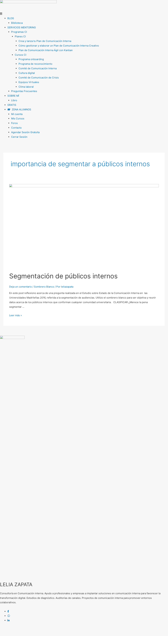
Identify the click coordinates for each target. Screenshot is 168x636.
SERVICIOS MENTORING (21, 27)
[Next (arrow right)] (20, 634)
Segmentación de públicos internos (63, 276)
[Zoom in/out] (47, 629)
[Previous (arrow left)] (6, 634)
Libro (14, 100)
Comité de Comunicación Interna (38, 68)
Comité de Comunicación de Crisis (39, 77)
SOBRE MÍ (13, 95)
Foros (14, 123)
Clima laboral (26, 86)
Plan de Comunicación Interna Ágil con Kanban (46, 50)
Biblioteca (17, 22)
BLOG (10, 18)
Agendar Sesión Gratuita (25, 132)
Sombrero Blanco (44, 286)
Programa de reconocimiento (35, 63)
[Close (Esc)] (6, 629)
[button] (84, 13)
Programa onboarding (31, 59)
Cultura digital (27, 73)
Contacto (16, 127)
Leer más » (15, 315)
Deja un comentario (20, 286)
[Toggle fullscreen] (34, 629)
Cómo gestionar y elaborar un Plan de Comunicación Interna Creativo (59, 45)
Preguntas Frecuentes (24, 91)
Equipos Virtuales (29, 82)
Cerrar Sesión (19, 136)
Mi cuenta (16, 114)
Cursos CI (20, 54)
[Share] (20, 629)
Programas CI (19, 31)
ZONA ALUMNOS (20, 109)
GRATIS (11, 104)
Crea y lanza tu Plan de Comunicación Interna (45, 41)
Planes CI (20, 36)
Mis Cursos (17, 118)
